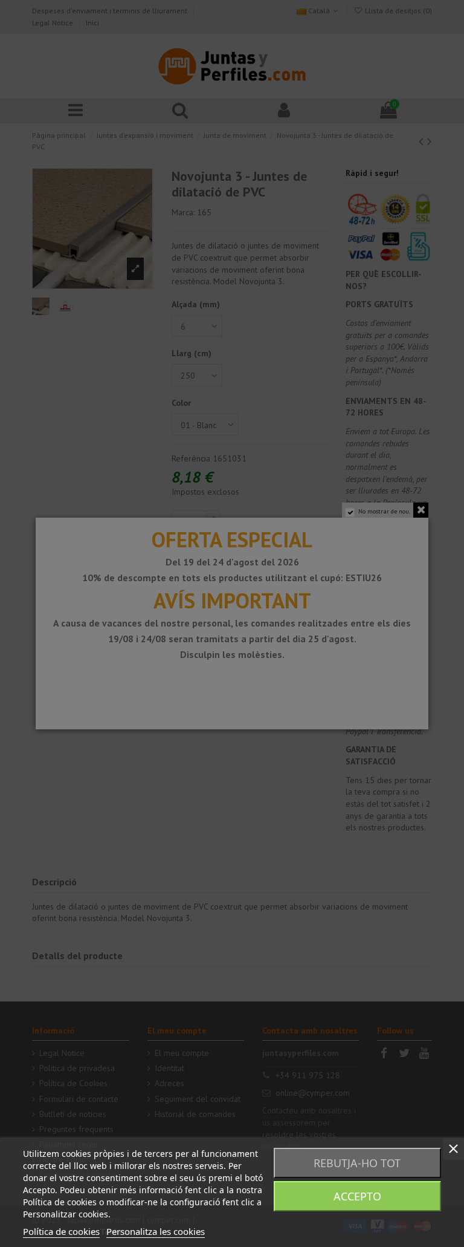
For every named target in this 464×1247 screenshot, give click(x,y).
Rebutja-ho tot (357, 1163)
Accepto (357, 1196)
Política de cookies (61, 1231)
